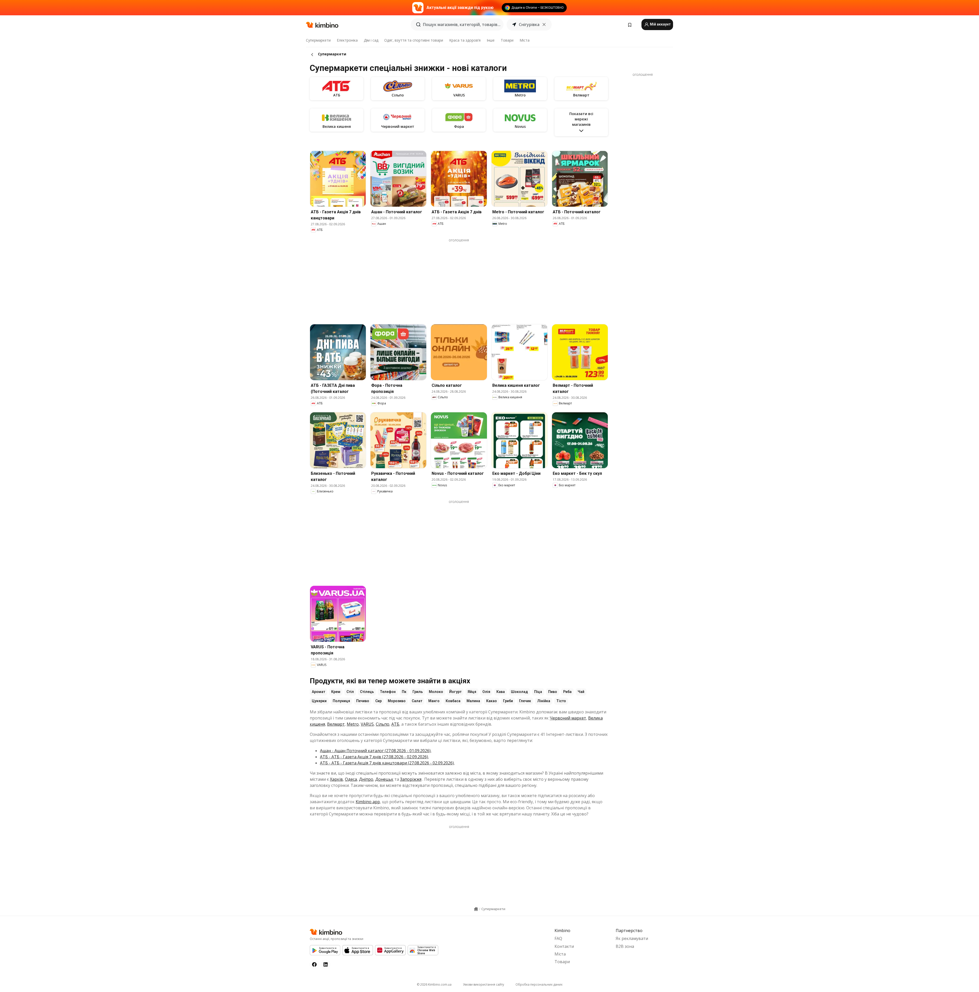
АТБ (395, 724)
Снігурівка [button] (529, 24)
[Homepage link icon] (476, 909)
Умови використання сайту (483, 984)
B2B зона (625, 946)
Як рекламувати (632, 938)
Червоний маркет (568, 718)
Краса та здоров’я (465, 40)
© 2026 (434, 984)
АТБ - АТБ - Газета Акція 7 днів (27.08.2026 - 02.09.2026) (374, 757)
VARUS (367, 724)
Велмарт (336, 724)
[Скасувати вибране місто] (544, 24)
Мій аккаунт (660, 24)
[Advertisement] (459, 278)
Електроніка (347, 40)
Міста (525, 40)
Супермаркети (318, 40)
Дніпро (366, 779)
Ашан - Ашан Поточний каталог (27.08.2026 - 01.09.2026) (375, 750)
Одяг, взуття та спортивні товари (413, 40)
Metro (353, 724)
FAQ (558, 938)
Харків (336, 779)
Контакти (564, 946)
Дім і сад (371, 40)
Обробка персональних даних (539, 984)
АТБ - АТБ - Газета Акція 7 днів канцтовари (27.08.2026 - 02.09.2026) (387, 763)
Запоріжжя (410, 779)
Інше (491, 40)
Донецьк (384, 779)
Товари (507, 40)
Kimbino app (368, 801)
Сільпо (382, 724)
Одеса (351, 779)
